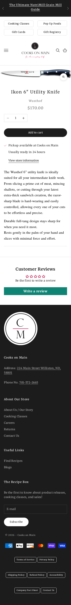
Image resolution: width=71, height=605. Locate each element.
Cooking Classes (18, 23)
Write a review (35, 291)
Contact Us (11, 435)
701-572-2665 (28, 382)
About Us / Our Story (18, 410)
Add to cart (35, 132)
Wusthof (35, 101)
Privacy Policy (46, 559)
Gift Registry (52, 32)
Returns (9, 429)
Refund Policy (37, 575)
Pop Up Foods (52, 23)
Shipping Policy (16, 575)
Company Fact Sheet (27, 590)
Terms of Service (25, 559)
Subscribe (16, 521)
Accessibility (56, 575)
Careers (9, 423)
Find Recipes (13, 461)
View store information (23, 160)
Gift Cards (18, 32)
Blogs (8, 467)
